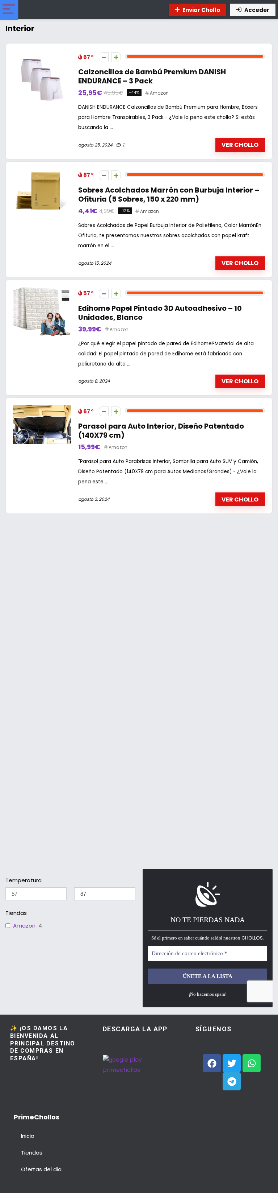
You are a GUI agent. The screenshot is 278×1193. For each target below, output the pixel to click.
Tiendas (31, 1152)
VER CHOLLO (240, 145)
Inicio (27, 1136)
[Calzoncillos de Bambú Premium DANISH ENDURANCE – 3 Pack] (42, 55)
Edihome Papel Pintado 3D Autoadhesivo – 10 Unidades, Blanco (160, 313)
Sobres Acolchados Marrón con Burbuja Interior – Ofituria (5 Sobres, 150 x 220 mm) (168, 194)
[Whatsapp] (252, 1063)
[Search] (156, 9)
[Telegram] (232, 1081)
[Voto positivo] (116, 57)
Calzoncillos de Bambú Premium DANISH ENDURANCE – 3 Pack (152, 76)
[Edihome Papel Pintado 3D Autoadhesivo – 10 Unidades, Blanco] (42, 291)
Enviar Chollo (201, 10)
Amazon (159, 93)
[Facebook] (212, 1063)
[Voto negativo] (104, 57)
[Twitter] (232, 1063)
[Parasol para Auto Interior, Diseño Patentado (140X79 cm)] (42, 409)
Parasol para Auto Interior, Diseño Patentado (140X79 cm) (161, 430)
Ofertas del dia (41, 1169)
